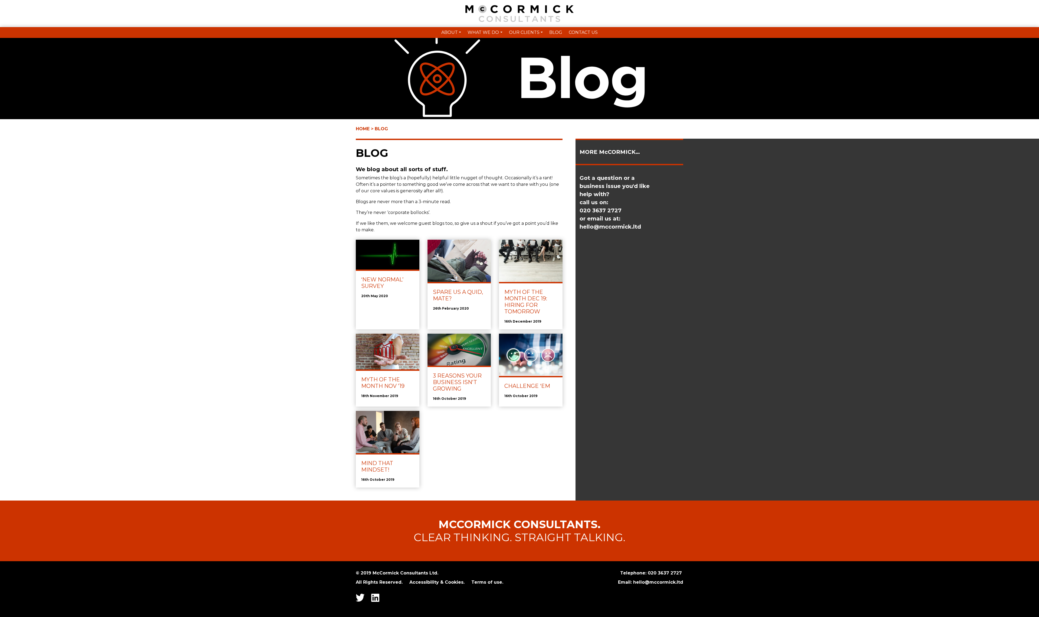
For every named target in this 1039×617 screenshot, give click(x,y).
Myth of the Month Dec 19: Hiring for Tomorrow (525, 302)
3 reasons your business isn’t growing (457, 382)
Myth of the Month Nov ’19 (383, 382)
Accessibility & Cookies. (437, 582)
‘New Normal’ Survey (382, 282)
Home (363, 128)
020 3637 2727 (665, 573)
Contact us (583, 32)
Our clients (524, 32)
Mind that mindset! (377, 466)
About (449, 32)
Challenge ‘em (527, 386)
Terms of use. (487, 582)
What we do (483, 32)
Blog (555, 32)
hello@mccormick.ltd (610, 226)
